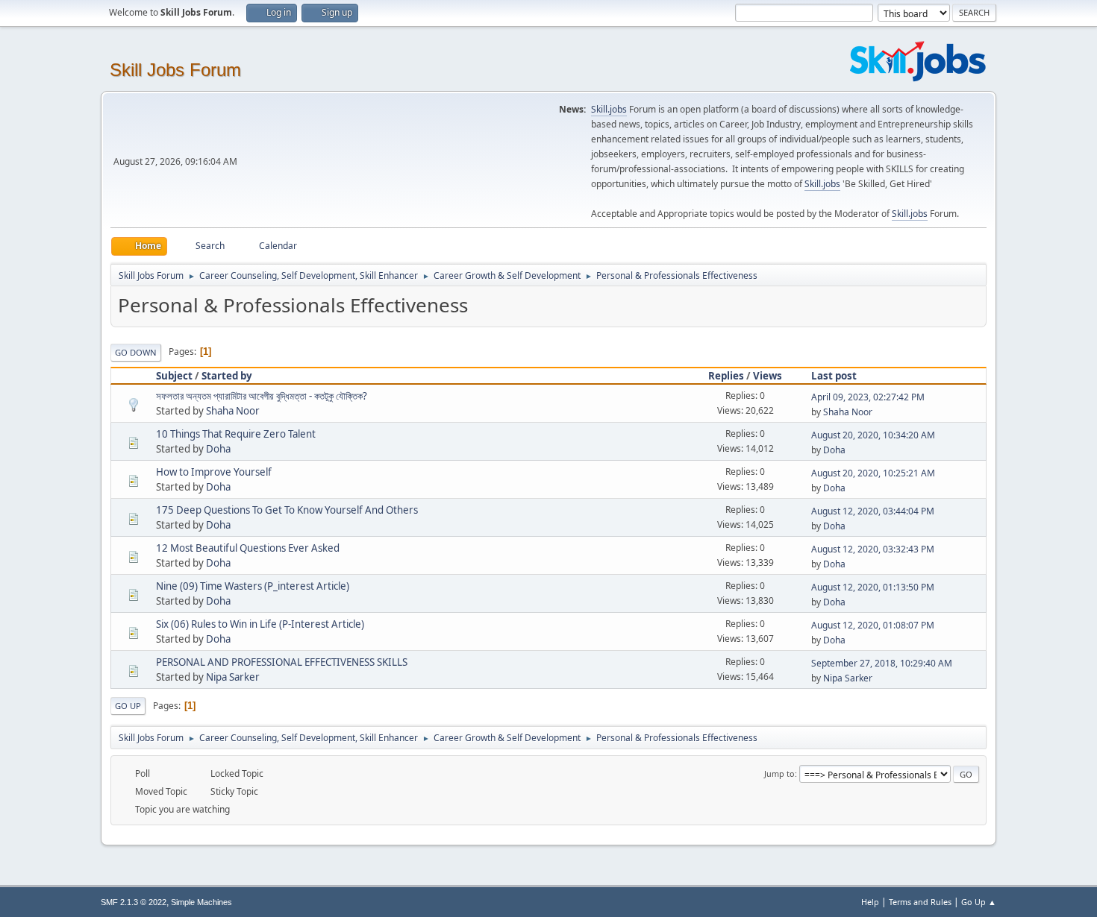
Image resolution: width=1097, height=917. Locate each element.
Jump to (779, 773)
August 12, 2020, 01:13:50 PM (872, 587)
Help (870, 901)
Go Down (136, 352)
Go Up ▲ (978, 901)
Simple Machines (201, 902)
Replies (726, 375)
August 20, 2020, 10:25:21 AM (873, 473)
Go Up (128, 705)
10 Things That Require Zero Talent (236, 434)
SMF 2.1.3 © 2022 (133, 902)
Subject (174, 375)
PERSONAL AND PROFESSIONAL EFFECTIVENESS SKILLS (281, 662)
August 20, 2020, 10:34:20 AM (873, 435)
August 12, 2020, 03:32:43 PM (872, 549)
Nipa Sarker (233, 677)
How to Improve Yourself (214, 472)
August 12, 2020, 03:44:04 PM (872, 511)
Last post (834, 375)
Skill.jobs (609, 109)
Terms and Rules (920, 901)
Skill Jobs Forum (175, 70)
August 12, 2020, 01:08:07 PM (872, 625)
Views (767, 375)
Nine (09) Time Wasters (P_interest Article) (252, 586)
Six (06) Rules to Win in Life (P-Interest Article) (260, 624)
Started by (226, 375)
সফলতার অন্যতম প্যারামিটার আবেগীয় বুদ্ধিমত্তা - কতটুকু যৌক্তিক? (261, 396)
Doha (218, 449)
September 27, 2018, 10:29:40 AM (881, 663)
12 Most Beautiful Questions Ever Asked (248, 548)
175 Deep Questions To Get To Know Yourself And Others (287, 510)
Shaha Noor (233, 410)
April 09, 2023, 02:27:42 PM (868, 397)
